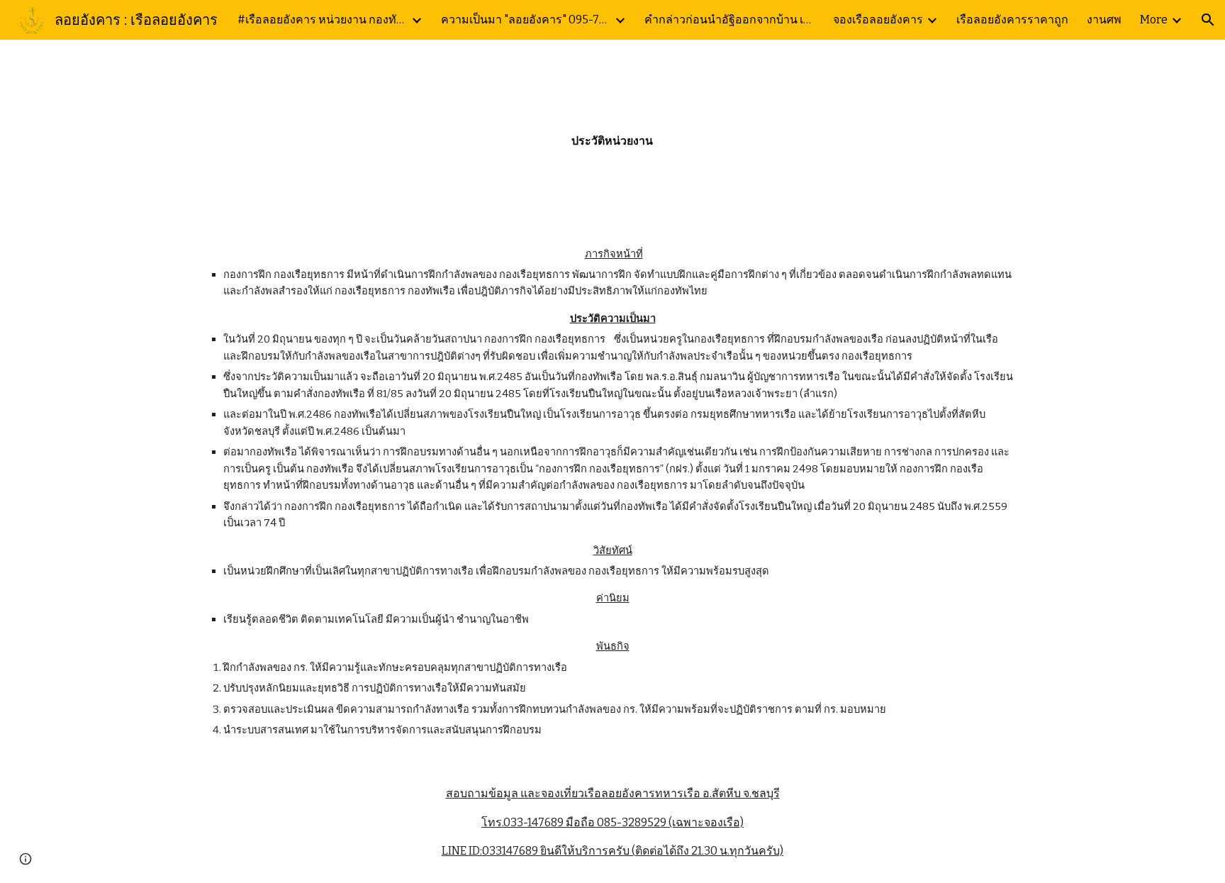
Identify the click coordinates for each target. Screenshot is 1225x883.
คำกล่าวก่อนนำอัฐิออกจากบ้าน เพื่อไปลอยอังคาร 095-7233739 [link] (729, 19)
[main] (612, 131)
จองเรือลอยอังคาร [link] (878, 19)
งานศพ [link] (1104, 19)
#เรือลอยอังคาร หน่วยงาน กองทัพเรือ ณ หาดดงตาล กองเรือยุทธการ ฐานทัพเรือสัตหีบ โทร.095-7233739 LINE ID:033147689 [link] (322, 19)
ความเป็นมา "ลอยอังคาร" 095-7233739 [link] (526, 19)
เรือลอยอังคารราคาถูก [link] (1012, 19)
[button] (1208, 20)
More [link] (1154, 19)
